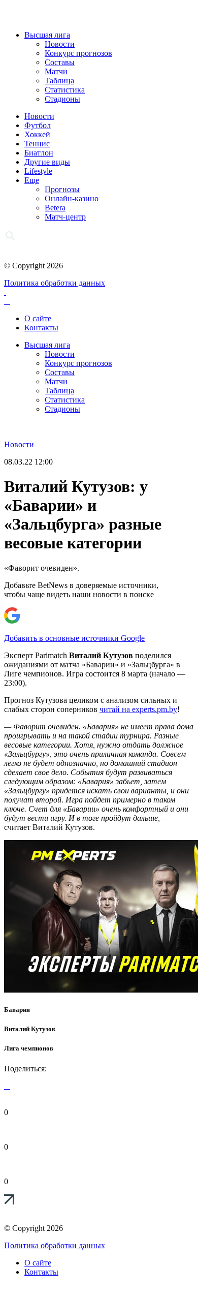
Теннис (37, 143)
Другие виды (47, 162)
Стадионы (62, 99)
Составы (60, 62)
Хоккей (37, 134)
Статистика (65, 89)
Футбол (37, 125)
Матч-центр (65, 216)
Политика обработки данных (54, 283)
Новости (60, 44)
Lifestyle (38, 171)
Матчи (56, 71)
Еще (31, 180)
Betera (55, 207)
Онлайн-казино (71, 198)
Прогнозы (62, 189)
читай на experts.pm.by (138, 709)
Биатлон (38, 152)
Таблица (59, 80)
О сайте (37, 318)
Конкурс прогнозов (78, 53)
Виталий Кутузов (29, 1029)
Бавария (17, 1009)
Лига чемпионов (28, 1048)
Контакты (41, 327)
